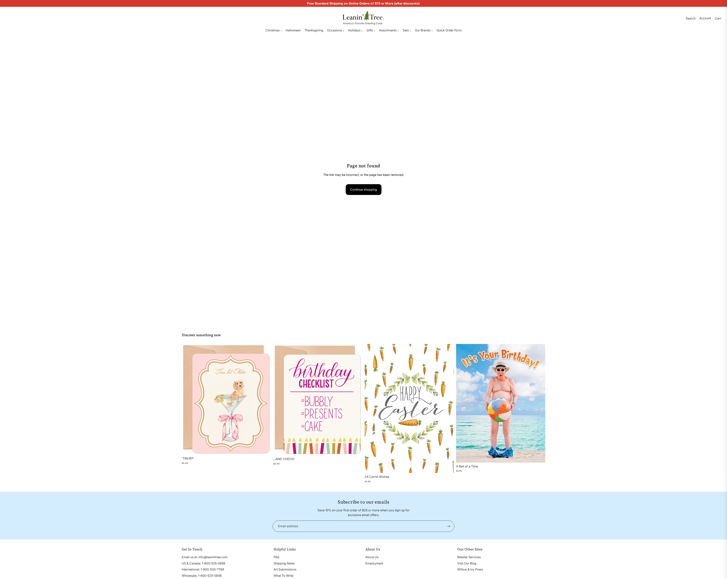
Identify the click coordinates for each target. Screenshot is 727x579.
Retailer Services (469, 557)
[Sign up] (449, 526)
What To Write (283, 575)
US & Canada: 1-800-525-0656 (203, 563)
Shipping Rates (284, 563)
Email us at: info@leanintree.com (205, 557)
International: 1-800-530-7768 (203, 569)
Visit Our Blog (466, 563)
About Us (371, 557)
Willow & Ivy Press (470, 569)
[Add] (265, 448)
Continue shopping (363, 189)
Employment (374, 563)
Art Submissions (285, 569)
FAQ (276, 557)
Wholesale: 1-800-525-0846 (202, 575)
